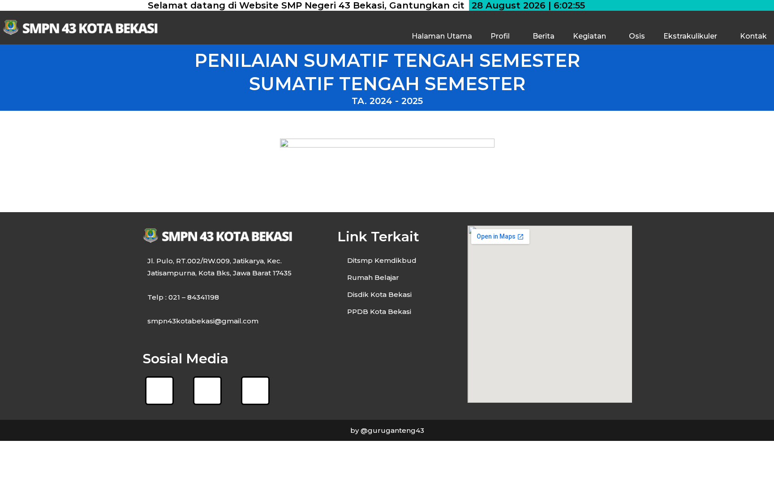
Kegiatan (589, 36)
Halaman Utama (442, 36)
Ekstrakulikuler (690, 36)
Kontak (753, 36)
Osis (637, 36)
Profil (500, 36)
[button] (502, 36)
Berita (544, 36)
